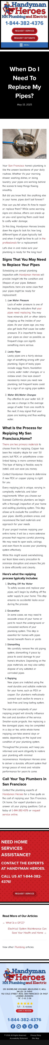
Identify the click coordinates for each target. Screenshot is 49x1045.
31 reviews (27, 1006)
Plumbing (20, 947)
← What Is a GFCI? (13, 922)
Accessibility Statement (19, 1038)
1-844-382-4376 (24, 23)
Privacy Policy (36, 1035)
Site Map (35, 1038)
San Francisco (16, 165)
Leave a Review (24, 1011)
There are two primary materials (20, 444)
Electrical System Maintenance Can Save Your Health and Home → (27, 930)
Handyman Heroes (29, 274)
